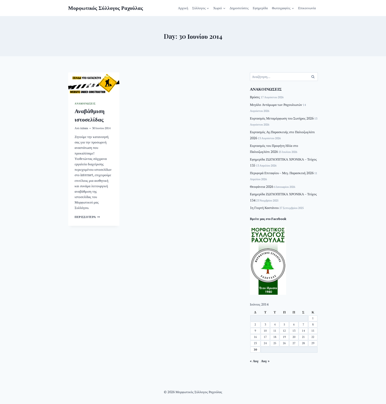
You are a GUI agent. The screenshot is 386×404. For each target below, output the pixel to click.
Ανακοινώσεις (85, 103)
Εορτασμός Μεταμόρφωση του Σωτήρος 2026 (282, 118)
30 (255, 349)
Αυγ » (265, 361)
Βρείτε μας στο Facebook (268, 219)
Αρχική (183, 8)
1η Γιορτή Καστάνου (264, 207)
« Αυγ (254, 361)
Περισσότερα (87, 217)
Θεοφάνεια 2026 (261, 186)
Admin (84, 128)
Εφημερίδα (260, 8)
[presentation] (93, 83)
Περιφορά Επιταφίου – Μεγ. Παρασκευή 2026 (282, 173)
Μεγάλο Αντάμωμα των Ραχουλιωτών (276, 104)
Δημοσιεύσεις (239, 8)
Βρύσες (255, 97)
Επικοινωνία (307, 8)
